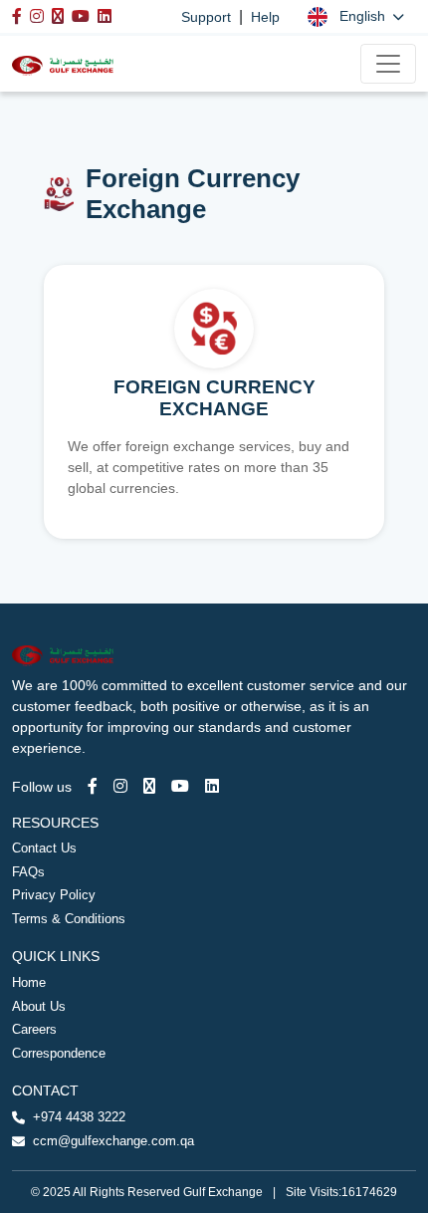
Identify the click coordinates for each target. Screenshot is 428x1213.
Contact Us (44, 848)
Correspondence (59, 1053)
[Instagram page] (120, 786)
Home (29, 982)
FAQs (28, 871)
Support (206, 17)
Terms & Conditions (68, 918)
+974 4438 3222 (79, 1116)
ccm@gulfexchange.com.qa (113, 1140)
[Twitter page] (149, 786)
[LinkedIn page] (212, 786)
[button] (356, 16)
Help (265, 17)
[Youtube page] (180, 786)
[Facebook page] (93, 786)
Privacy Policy (54, 894)
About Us (39, 1006)
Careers (34, 1029)
